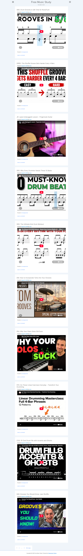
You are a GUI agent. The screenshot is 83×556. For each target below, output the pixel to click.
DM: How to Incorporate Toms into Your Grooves (34, 278)
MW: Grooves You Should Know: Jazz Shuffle (33, 494)
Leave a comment (21, 55)
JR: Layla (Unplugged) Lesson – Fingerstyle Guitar (34, 117)
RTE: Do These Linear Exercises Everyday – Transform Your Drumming (38, 386)
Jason (30, 12)
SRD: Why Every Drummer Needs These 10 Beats (34, 171)
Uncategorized (25, 52)
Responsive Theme (52, 553)
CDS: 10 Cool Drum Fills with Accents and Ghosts (34, 440)
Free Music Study (41, 2)
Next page (28, 548)
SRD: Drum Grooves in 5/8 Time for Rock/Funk (33, 10)
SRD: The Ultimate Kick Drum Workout (30, 224)
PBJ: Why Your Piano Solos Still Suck (30, 331)
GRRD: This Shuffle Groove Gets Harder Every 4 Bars (35, 63)
